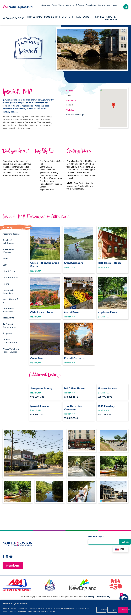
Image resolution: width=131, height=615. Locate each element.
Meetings (45, 5)
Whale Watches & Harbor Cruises (11, 350)
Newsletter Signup (97, 536)
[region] (65, 607)
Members (13, 565)
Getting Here (104, 5)
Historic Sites (9, 271)
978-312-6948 (71, 418)
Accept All (125, 610)
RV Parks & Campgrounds (9, 325)
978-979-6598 (105, 397)
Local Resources (10, 277)
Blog (114, 5)
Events (66, 16)
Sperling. (90, 596)
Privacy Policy (103, 596)
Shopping (7, 333)
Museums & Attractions (8, 291)
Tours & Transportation (10, 341)
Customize (103, 610)
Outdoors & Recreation (8, 310)
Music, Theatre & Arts (10, 301)
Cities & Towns (80, 16)
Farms (5, 258)
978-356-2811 (36, 414)
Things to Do (34, 16)
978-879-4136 (37, 397)
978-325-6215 (104, 414)
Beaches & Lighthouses (8, 241)
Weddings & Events (75, 5)
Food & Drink (52, 16)
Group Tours (58, 5)
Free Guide (91, 5)
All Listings (8, 227)
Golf (5, 264)
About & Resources (111, 18)
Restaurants (8, 317)
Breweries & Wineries (8, 251)
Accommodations (13, 18)
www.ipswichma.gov (75, 115)
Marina (6, 283)
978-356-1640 (71, 397)
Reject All (114, 610)
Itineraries (97, 16)
